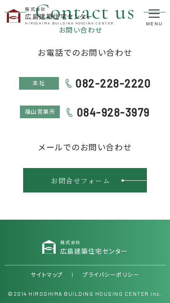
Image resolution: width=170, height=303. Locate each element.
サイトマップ (47, 274)
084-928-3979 (113, 112)
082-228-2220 (113, 83)
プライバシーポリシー (111, 274)
